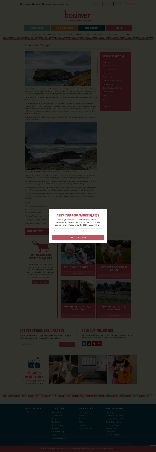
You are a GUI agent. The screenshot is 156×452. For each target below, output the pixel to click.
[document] (78, 226)
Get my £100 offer (78, 237)
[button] (104, 211)
